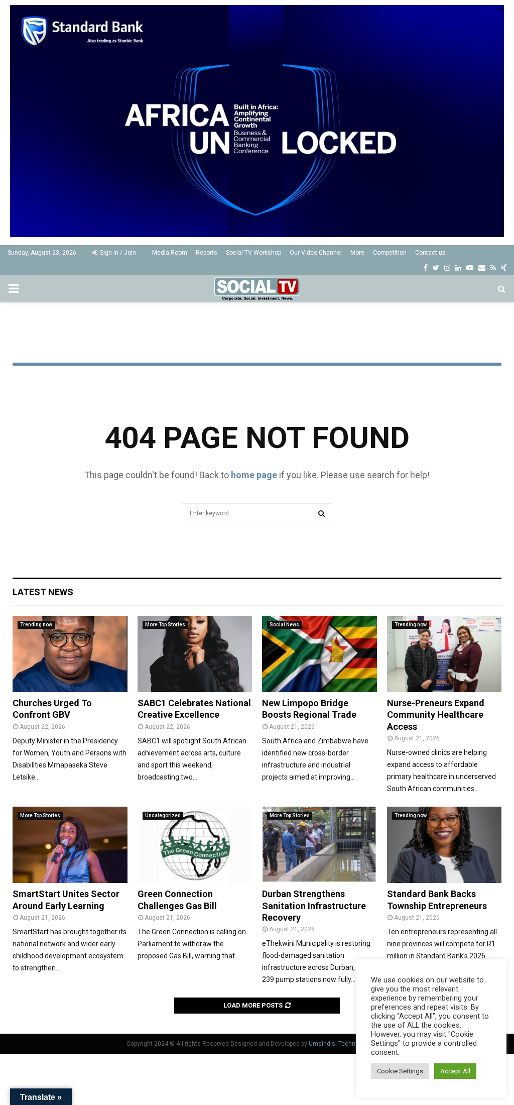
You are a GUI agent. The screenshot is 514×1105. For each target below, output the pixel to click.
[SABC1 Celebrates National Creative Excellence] (195, 654)
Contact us (430, 252)
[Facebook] (426, 267)
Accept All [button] (455, 1071)
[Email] (481, 267)
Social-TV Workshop (253, 252)
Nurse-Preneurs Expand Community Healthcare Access (435, 715)
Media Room (169, 252)
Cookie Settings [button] (400, 1071)
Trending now (36, 624)
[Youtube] (469, 267)
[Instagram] (447, 267)
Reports (206, 252)
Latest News (43, 592)
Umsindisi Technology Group (348, 1043)
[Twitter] (436, 267)
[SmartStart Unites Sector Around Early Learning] (70, 845)
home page (254, 475)
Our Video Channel (316, 252)
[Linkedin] (458, 267)
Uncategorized (163, 815)
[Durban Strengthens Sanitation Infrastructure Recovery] (319, 845)
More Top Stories (165, 624)
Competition (390, 252)
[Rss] (493, 267)
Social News (284, 624)
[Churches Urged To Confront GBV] (70, 654)
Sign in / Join (117, 252)
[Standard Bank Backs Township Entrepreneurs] (444, 845)
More (357, 252)
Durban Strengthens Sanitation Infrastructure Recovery (314, 906)
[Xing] (503, 267)
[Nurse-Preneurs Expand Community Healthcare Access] (444, 654)
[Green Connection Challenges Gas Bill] (195, 845)
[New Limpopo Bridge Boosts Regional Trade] (319, 654)
